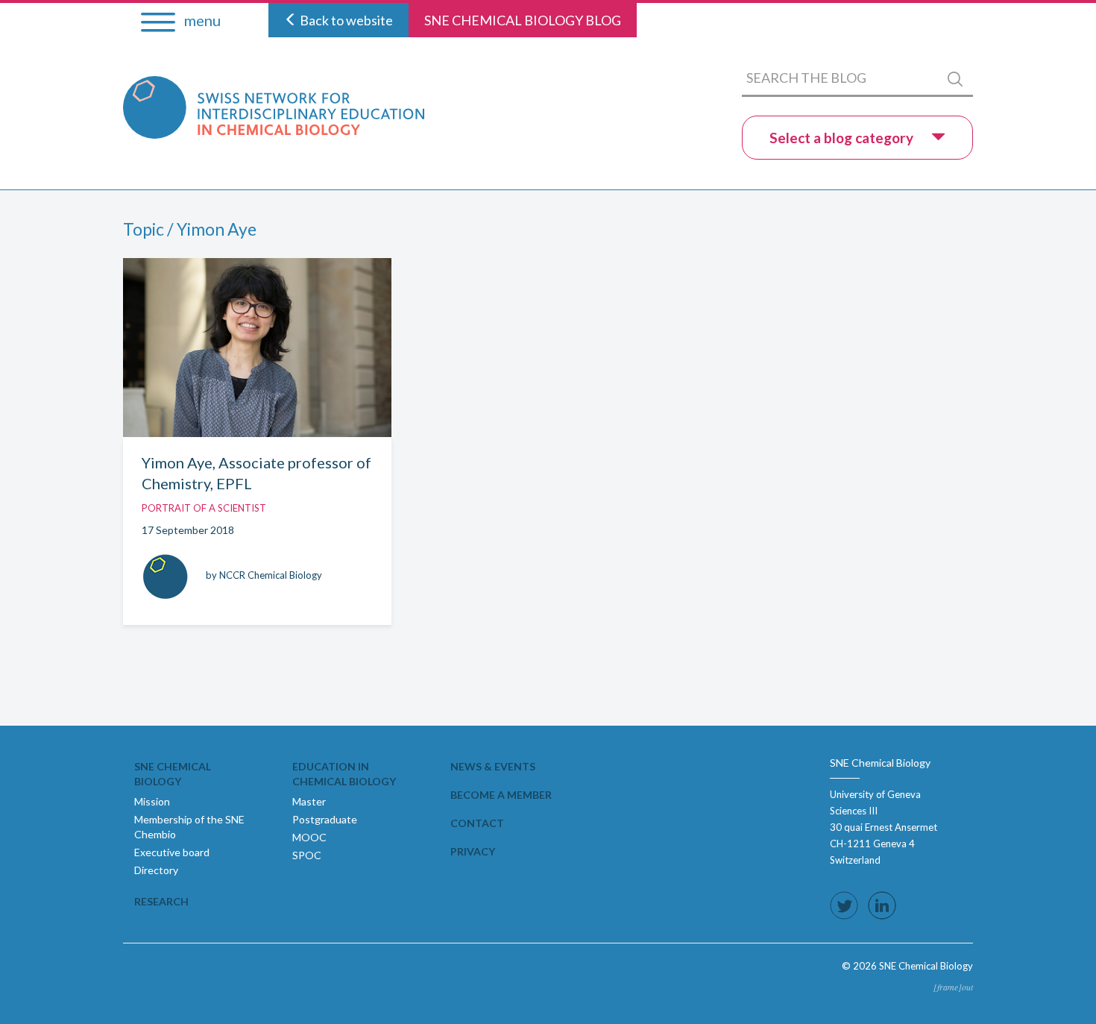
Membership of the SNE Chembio (189, 827)
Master (309, 801)
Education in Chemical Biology (344, 774)
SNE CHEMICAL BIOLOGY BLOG (522, 20)
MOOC (309, 837)
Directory (156, 870)
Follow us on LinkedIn (882, 905)
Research (161, 901)
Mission (152, 801)
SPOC (306, 855)
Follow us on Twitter (844, 905)
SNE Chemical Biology (172, 774)
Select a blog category (842, 137)
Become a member (501, 794)
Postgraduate (324, 819)
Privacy (472, 851)
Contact (477, 823)
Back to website (345, 20)
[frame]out (953, 987)
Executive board (172, 852)
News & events (492, 766)
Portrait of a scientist (204, 508)
